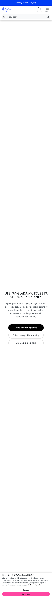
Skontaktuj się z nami (26, 343)
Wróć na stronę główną (26, 327)
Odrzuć (26, 590)
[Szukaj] (48, 17)
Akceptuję (26, 594)
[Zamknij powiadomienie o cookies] (49, 575)
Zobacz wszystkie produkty (26, 335)
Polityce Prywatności (36, 585)
